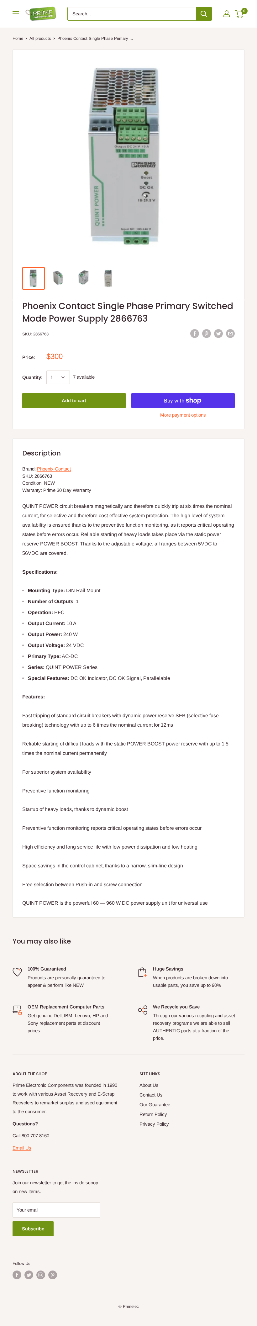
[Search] (204, 13)
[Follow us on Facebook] (17, 1275)
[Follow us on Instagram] (40, 1275)
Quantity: (32, 377)
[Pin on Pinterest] (206, 333)
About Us (149, 1085)
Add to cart (74, 400)
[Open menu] (16, 13)
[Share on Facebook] (194, 333)
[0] (239, 14)
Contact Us (151, 1094)
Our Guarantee (154, 1104)
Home (18, 38)
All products (40, 38)
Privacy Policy (154, 1124)
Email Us (22, 1147)
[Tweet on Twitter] (218, 333)
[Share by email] (230, 333)
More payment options (183, 415)
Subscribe (33, 1228)
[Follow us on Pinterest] (52, 1275)
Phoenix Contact (54, 468)
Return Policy (153, 1114)
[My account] (226, 13)
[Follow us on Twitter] (28, 1275)
